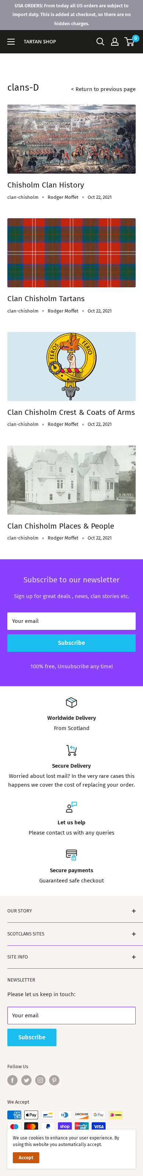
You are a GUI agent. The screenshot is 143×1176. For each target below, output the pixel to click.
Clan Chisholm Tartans (46, 298)
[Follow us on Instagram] (40, 1080)
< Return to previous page (103, 89)
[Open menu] (11, 42)
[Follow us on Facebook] (12, 1080)
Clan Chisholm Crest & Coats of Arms (71, 412)
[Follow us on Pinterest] (54, 1080)
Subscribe (71, 642)
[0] (129, 41)
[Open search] (100, 42)
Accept (26, 1157)
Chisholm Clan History (45, 185)
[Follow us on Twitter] (26, 1080)
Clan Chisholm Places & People (60, 526)
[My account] (114, 42)
